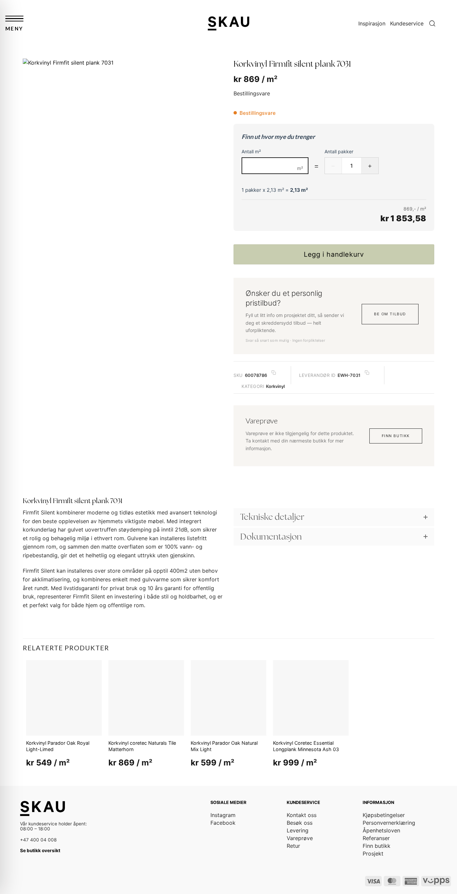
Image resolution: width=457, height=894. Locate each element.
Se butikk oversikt (40, 850)
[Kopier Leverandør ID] (367, 372)
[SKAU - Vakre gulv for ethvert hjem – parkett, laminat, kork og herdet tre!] (228, 23)
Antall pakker (339, 151)
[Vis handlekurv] (448, 23)
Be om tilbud (390, 314)
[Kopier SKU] (274, 372)
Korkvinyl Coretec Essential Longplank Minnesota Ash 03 (306, 746)
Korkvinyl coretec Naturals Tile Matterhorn (142, 746)
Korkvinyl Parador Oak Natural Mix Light (224, 746)
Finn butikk (396, 435)
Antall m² (251, 151)
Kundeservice (407, 23)
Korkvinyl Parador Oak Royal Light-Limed (57, 746)
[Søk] (432, 23)
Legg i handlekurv (334, 254)
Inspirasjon (371, 23)
